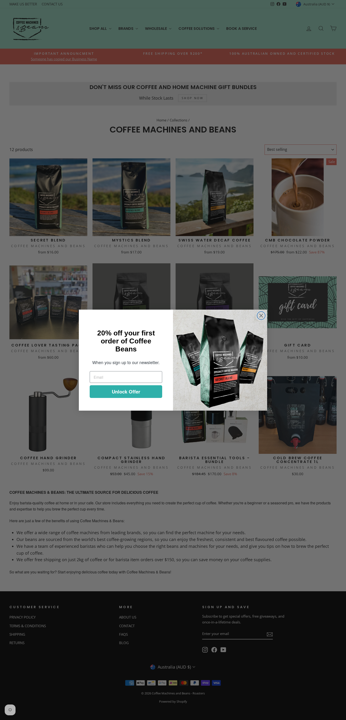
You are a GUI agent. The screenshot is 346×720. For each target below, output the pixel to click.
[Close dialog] (261, 315)
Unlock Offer (126, 391)
